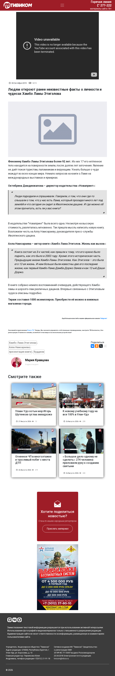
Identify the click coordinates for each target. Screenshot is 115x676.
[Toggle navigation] (62, 5)
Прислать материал (57, 528)
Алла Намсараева (19, 347)
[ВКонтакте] (92, 346)
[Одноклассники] (97, 346)
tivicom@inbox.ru (61, 658)
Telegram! (103, 318)
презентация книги (20, 351)
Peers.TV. (30, 330)
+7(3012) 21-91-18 (42, 658)
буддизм (39, 351)
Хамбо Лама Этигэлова (22, 342)
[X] (101, 346)
